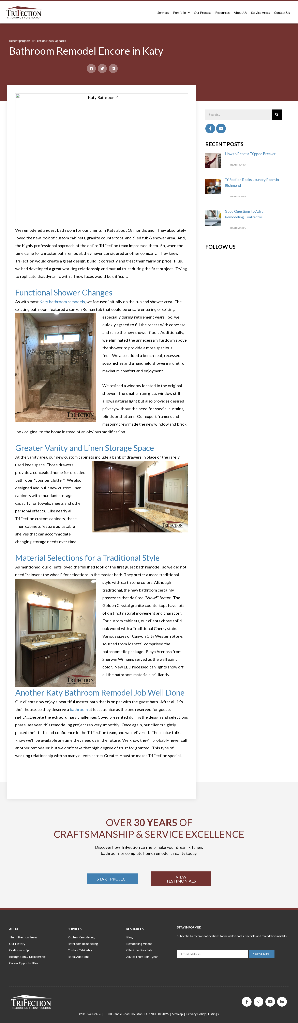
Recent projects (19, 40)
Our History (17, 943)
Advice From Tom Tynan (142, 956)
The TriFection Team (23, 937)
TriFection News (43, 40)
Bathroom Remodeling (83, 943)
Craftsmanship (19, 950)
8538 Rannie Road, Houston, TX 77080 (131, 1014)
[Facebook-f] (247, 1002)
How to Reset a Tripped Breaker (250, 153)
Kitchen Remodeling (81, 937)
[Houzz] (282, 1002)
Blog (129, 937)
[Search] (277, 114)
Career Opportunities (23, 963)
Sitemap (177, 1014)
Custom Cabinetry (80, 950)
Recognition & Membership (27, 956)
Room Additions (78, 956)
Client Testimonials (139, 950)
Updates (60, 40)
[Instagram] (258, 1002)
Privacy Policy (196, 1014)
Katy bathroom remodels (62, 301)
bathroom (79, 709)
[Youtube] (221, 128)
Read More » (238, 164)
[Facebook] (210, 128)
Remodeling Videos (139, 943)
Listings (213, 1014)
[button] (91, 68)
